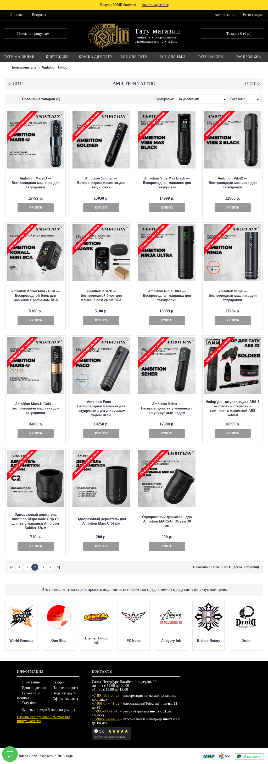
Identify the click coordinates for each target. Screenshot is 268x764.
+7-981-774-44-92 (105, 719)
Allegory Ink (171, 641)
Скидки (59, 682)
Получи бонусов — (134, 5)
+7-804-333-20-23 (105, 696)
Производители (34, 688)
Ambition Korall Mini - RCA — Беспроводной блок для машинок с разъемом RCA (35, 295)
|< (11, 567)
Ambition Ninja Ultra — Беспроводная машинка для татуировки (167, 295)
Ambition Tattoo (55, 67)
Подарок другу (64, 693)
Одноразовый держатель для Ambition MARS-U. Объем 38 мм (167, 521)
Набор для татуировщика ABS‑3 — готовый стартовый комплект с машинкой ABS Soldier (232, 408)
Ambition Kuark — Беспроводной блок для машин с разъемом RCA (101, 295)
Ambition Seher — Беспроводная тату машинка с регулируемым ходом (167, 408)
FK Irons (134, 641)
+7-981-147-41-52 (105, 703)
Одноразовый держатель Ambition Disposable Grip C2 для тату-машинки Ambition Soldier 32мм (35, 521)
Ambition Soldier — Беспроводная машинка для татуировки (101, 182)
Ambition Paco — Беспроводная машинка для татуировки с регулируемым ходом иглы (101, 408)
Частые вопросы (65, 688)
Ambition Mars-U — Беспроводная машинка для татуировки (36, 182)
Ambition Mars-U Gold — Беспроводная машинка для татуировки (36, 408)
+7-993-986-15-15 (105, 711)
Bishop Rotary (208, 641)
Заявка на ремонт (61, 710)
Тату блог (29, 703)
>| (58, 567)
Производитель (23, 67)
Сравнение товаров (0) (41, 99)
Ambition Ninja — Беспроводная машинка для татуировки (233, 295)
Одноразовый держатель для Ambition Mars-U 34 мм (101, 521)
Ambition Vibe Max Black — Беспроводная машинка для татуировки (167, 182)
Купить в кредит (34, 710)
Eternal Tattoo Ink (96, 640)
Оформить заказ (65, 699)
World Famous (21, 641)
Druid (246, 641)
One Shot (58, 641)
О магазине (31, 682)
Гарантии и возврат (28, 695)
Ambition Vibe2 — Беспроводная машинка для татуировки (233, 182)
